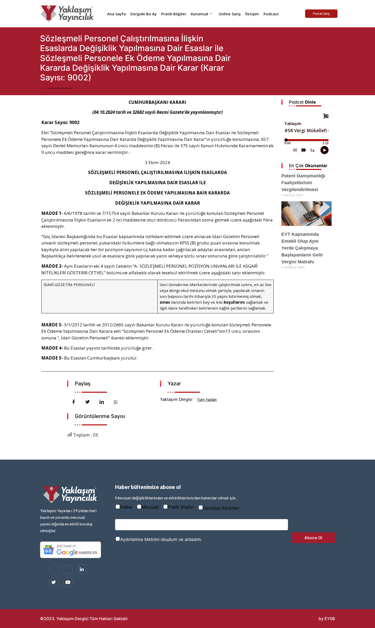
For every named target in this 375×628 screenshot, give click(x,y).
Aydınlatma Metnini (139, 539)
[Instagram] (68, 569)
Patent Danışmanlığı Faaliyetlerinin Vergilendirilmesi (303, 182)
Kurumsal (199, 13)
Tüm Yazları (207, 399)
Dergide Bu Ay (143, 13)
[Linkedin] (82, 569)
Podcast (271, 13)
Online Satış (230, 13)
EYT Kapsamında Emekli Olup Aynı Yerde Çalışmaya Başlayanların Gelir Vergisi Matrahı (302, 248)
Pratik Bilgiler (173, 13)
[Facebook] (54, 569)
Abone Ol (313, 537)
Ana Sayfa (116, 13)
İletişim (252, 13)
